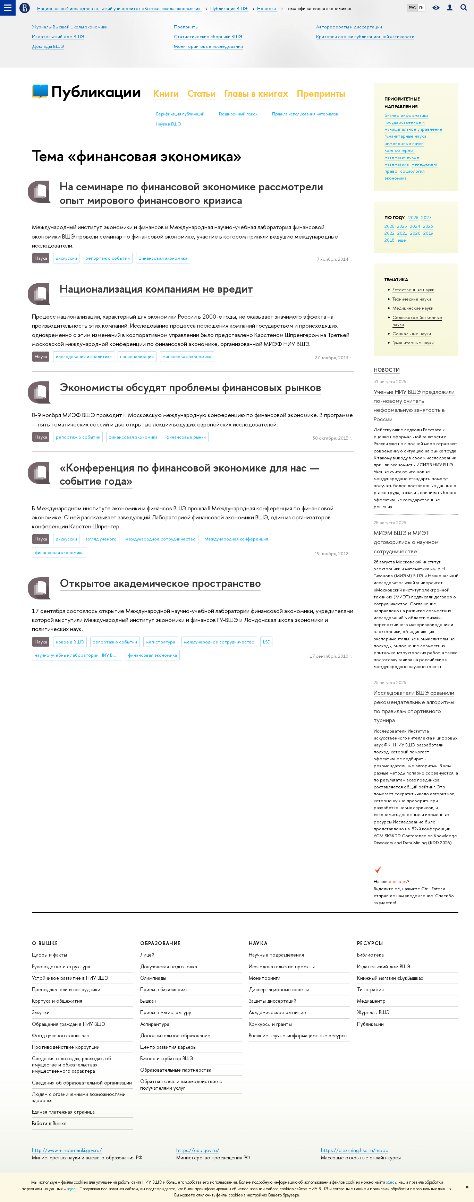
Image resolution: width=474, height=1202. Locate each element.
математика (396, 164)
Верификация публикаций (180, 114)
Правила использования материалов (305, 114)
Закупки (41, 1012)
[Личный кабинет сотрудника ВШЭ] (450, 8)
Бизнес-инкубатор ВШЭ (166, 1058)
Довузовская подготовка (168, 966)
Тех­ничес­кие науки (411, 299)
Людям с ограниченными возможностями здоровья (79, 1097)
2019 (428, 233)
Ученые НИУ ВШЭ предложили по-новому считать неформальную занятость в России (414, 405)
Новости (387, 369)
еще (401, 240)
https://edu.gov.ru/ (197, 1150)
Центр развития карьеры (168, 1047)
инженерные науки (404, 143)
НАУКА (258, 943)
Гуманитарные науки (413, 342)
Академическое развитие (277, 1012)
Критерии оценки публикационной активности (365, 36)
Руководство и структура (61, 966)
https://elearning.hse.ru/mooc (354, 1150)
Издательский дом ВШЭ (58, 36)
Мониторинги (264, 978)
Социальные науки (411, 333)
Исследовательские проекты (282, 966)
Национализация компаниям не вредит (156, 288)
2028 (413, 217)
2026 (389, 226)
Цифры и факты (49, 954)
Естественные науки (413, 289)
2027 (426, 217)
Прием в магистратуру (165, 1012)
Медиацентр (371, 1000)
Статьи (201, 93)
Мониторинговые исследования (208, 46)
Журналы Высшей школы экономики (70, 27)
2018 (389, 240)
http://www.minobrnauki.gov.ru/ (67, 1150)
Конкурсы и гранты (270, 1024)
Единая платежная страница (63, 1111)
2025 (402, 226)
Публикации (96, 91)
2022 (389, 233)
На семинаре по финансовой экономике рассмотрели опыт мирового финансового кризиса (191, 193)
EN (421, 7)
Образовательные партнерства (175, 1069)
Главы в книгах (256, 93)
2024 (415, 226)
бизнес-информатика (406, 115)
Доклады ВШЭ (48, 46)
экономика (395, 178)
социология (412, 171)
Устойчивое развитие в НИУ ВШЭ (70, 978)
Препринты (186, 27)
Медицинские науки (412, 308)
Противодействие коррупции (66, 1047)
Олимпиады (153, 978)
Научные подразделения (276, 954)
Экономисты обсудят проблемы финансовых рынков (190, 387)
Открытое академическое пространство (160, 582)
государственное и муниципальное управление (413, 125)
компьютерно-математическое (401, 153)
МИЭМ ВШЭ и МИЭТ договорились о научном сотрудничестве (406, 542)
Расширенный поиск (238, 114)
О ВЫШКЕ (45, 943)
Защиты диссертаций (272, 1000)
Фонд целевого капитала (60, 1035)
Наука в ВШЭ (168, 124)
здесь (391, 1182)
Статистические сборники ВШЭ (208, 36)
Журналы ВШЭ (373, 1012)
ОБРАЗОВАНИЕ (160, 943)
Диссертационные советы (279, 989)
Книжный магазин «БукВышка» (390, 978)
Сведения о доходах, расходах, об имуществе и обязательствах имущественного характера (71, 1064)
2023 (428, 226)
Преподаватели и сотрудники (66, 989)
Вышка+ (148, 1000)
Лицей (147, 954)
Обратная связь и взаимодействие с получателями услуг (181, 1084)
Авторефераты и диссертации (349, 27)
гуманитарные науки (405, 136)
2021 (402, 233)
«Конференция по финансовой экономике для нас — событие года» (189, 474)
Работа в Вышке (49, 1123)
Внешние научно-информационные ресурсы (298, 1035)
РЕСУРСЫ (370, 943)
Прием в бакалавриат (164, 989)
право (390, 171)
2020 (415, 233)
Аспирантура (154, 1024)
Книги (166, 93)
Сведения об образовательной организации (82, 1082)
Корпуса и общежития (57, 1000)
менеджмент (425, 164)
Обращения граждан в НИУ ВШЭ (68, 1024)
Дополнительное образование (175, 1035)
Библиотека (370, 954)
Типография (370, 989)
